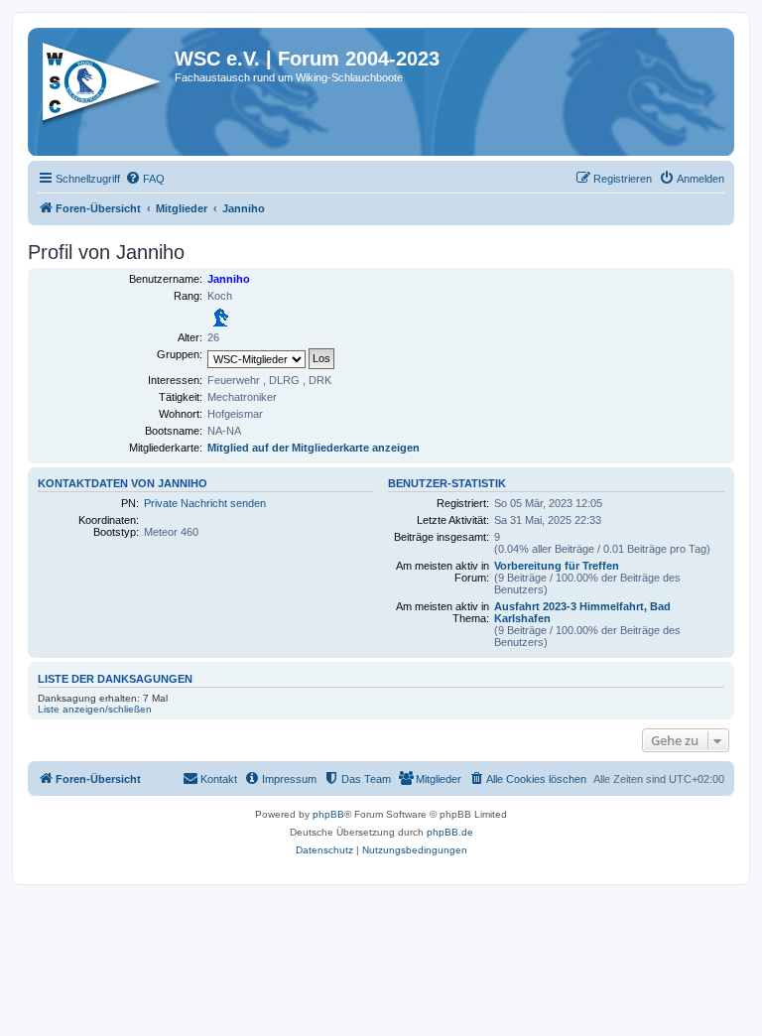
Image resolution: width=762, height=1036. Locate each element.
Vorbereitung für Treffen (556, 566)
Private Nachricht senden (205, 503)
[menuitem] (145, 179)
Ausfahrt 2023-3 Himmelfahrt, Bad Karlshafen (582, 612)
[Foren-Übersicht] (104, 88)
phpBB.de (450, 832)
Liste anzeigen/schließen (95, 709)
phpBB (328, 814)
